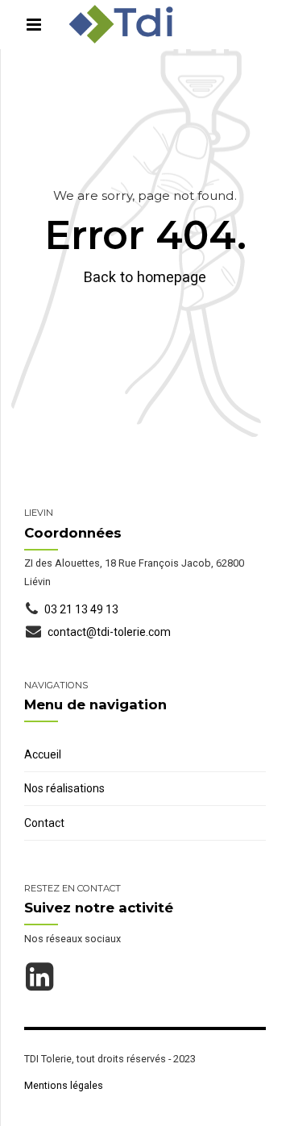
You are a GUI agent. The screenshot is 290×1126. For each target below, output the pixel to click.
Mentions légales (63, 1085)
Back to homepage (145, 276)
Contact (44, 822)
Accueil (42, 754)
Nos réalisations (64, 788)
